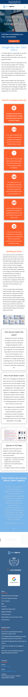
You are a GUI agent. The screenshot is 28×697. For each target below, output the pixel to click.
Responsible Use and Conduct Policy (12, 617)
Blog (2, 604)
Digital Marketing (6, 612)
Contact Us (14, 41)
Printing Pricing (5, 614)
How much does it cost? (14, 376)
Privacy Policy (5, 620)
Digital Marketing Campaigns (9, 596)
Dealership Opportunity (8, 609)
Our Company (5, 601)
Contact (3, 606)
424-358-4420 (5, 666)
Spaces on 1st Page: (14, 445)
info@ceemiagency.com (8, 671)
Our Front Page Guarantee (9, 598)
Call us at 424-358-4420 (14, 1)
